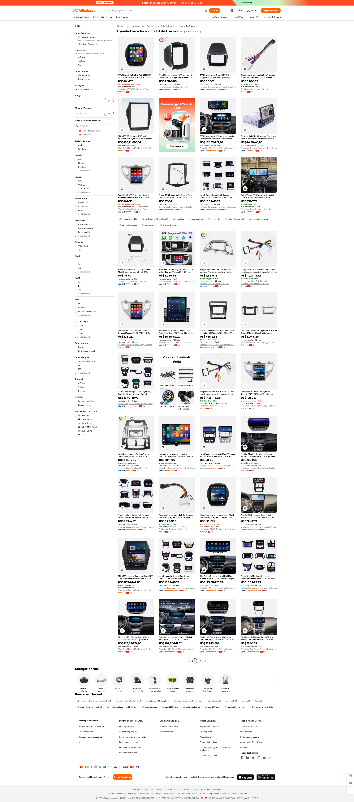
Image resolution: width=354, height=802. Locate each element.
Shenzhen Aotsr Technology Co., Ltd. (256, 209)
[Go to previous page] (189, 660)
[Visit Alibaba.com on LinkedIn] (247, 757)
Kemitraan (244, 747)
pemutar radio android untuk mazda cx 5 (95, 701)
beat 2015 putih (214, 707)
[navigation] (94, 343)
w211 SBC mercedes (129, 225)
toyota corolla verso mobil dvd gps (123, 707)
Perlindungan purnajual (129, 742)
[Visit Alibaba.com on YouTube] (264, 757)
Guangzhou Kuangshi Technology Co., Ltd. (177, 281)
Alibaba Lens (95, 777)
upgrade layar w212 (129, 219)
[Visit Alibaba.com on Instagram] (258, 757)
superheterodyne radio (261, 219)
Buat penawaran (166, 732)
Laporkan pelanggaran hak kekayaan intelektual (215, 748)
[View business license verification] (202, 797)
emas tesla (180, 219)
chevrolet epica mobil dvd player (189, 701)
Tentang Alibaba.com (88, 720)
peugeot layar (197, 219)
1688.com (148, 789)
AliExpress (137, 789)
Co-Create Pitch (86, 732)
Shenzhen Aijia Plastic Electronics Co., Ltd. (218, 148)
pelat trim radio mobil (253, 701)
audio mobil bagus (193, 707)
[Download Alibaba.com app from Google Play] (266, 777)
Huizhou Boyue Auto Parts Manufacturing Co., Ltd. (218, 207)
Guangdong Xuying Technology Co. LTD (135, 281)
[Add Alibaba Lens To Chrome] (122, 777)
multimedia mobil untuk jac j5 (156, 219)
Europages (217, 789)
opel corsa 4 (150, 225)
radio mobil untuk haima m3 (130, 701)
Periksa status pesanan (250, 737)
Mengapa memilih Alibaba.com (92, 726)
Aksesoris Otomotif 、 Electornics (142, 26)
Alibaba (120, 26)
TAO (198, 789)
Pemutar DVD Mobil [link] (187, 26)
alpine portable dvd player (159, 701)
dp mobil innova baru (236, 707)
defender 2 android (170, 225)
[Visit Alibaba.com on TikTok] (269, 757)
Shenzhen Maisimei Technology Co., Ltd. (135, 148)
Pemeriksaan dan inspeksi (130, 747)
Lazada (177, 789)
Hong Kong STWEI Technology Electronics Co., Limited (136, 89)
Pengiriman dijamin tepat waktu (132, 737)
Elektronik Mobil (167, 26)
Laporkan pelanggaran (209, 755)
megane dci (215, 219)
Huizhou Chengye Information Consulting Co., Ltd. (218, 87)
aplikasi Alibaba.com (224, 777)
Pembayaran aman (127, 726)
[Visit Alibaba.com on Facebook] (242, 757)
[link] (350, 775)
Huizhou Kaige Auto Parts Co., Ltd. (173, 87)
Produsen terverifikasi (169, 726)
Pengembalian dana (208, 742)
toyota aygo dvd (151, 707)
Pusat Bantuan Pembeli (210, 726)
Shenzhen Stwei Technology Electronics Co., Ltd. (136, 209)
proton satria (215, 701)
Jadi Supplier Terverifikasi (251, 742)
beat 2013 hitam (171, 707)
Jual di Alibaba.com (248, 726)
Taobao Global (188, 789)
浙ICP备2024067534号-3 (247, 798)
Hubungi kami (206, 732)
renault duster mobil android (91, 707)
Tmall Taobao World (163, 789)
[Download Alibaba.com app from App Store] (245, 777)
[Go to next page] (205, 660)
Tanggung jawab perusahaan (91, 737)
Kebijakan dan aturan (128, 753)
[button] (206, 10)
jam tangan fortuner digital (262, 707)
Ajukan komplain (207, 737)
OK (108, 101)
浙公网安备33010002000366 (222, 798)
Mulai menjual (246, 732)
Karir (81, 742)
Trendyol (206, 789)
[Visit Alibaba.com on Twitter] (253, 757)
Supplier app (181, 777)
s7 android (233, 701)
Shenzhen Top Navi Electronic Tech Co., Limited (259, 148)
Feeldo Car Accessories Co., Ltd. (255, 89)
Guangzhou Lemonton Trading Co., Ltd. (175, 207)
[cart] (241, 11)
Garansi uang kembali (128, 732)
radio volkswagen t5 (236, 219)
